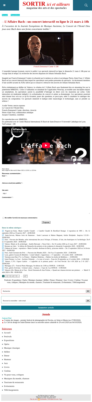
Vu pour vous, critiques (14, 375)
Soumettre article (46, 308)
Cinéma (77, 280)
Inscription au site (53, 399)
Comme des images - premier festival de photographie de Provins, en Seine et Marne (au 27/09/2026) (42, 320)
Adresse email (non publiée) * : (12, 183)
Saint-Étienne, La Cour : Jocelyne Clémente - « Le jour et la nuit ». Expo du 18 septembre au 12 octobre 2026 (42, 259)
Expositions (15, 15)
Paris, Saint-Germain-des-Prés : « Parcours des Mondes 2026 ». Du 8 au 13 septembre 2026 (35, 253)
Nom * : (4, 176)
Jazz (65, 280)
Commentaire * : (7, 197)
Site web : (5, 190)
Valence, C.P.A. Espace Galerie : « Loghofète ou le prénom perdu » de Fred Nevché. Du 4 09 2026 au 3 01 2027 (46, 261)
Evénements (66, 282)
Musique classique (35, 280)
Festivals (7, 280)
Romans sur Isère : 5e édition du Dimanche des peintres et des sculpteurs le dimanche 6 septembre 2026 (39, 246)
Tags (60, 399)
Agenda (46, 314)
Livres (70, 280)
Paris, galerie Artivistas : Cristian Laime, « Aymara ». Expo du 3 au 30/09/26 (30, 268)
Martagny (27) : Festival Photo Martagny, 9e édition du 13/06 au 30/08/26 (29, 266)
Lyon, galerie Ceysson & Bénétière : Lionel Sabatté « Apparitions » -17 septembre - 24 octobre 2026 (38, 255)
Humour (59, 280)
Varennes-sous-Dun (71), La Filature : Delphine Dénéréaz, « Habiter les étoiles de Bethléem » (36, 257)
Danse (52, 280)
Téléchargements (78, 282)
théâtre (46, 280)
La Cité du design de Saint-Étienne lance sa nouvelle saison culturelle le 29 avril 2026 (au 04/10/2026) (42, 322)
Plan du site (33, 399)
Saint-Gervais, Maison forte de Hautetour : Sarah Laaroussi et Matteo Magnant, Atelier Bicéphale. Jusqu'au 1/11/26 (46, 235)
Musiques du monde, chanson (30, 282)
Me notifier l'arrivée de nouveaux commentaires (21, 218)
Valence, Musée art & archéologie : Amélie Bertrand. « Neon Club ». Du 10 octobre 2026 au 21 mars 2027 (40, 244)
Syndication (43, 399)
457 (25, 276)
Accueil (5, 15)
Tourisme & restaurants (51, 282)
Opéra (24, 280)
